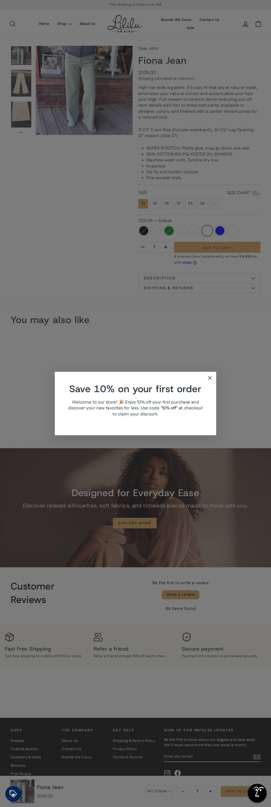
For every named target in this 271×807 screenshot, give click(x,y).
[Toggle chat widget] (257, 793)
